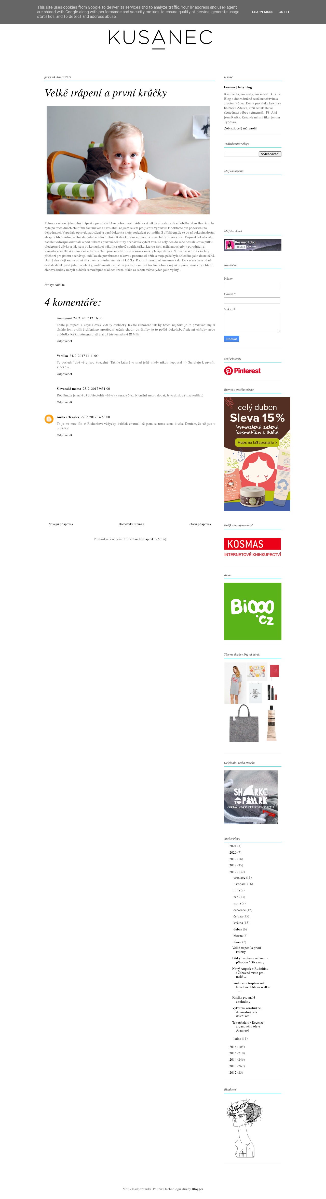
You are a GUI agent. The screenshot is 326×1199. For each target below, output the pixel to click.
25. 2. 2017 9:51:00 (96, 388)
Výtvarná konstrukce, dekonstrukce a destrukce (247, 1012)
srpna (238, 903)
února (238, 942)
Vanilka (62, 355)
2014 (233, 1059)
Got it (284, 12)
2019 (233, 858)
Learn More (262, 12)
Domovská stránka (131, 524)
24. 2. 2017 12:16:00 (87, 318)
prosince (240, 877)
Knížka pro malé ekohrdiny (243, 999)
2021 (233, 845)
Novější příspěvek (60, 524)
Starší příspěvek (200, 524)
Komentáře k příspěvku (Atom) (145, 539)
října (237, 890)
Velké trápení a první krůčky (246, 949)
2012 (233, 1072)
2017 (233, 871)
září (236, 896)
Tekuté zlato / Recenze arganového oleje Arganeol (248, 1026)
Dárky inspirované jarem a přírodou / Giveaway (250, 960)
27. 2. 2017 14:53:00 (95, 417)
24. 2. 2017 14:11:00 (84, 355)
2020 (233, 852)
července (240, 909)
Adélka (60, 284)
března (238, 935)
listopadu (240, 883)
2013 (233, 1066)
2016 (233, 1046)
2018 (233, 865)
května (239, 922)
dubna (238, 929)
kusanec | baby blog (238, 87)
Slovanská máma (69, 388)
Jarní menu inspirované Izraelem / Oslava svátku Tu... (251, 987)
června (238, 916)
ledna (238, 1038)
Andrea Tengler (68, 416)
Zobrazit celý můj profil (240, 128)
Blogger (197, 1188)
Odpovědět (64, 340)
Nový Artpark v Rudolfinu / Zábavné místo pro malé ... (250, 972)
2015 (233, 1053)
